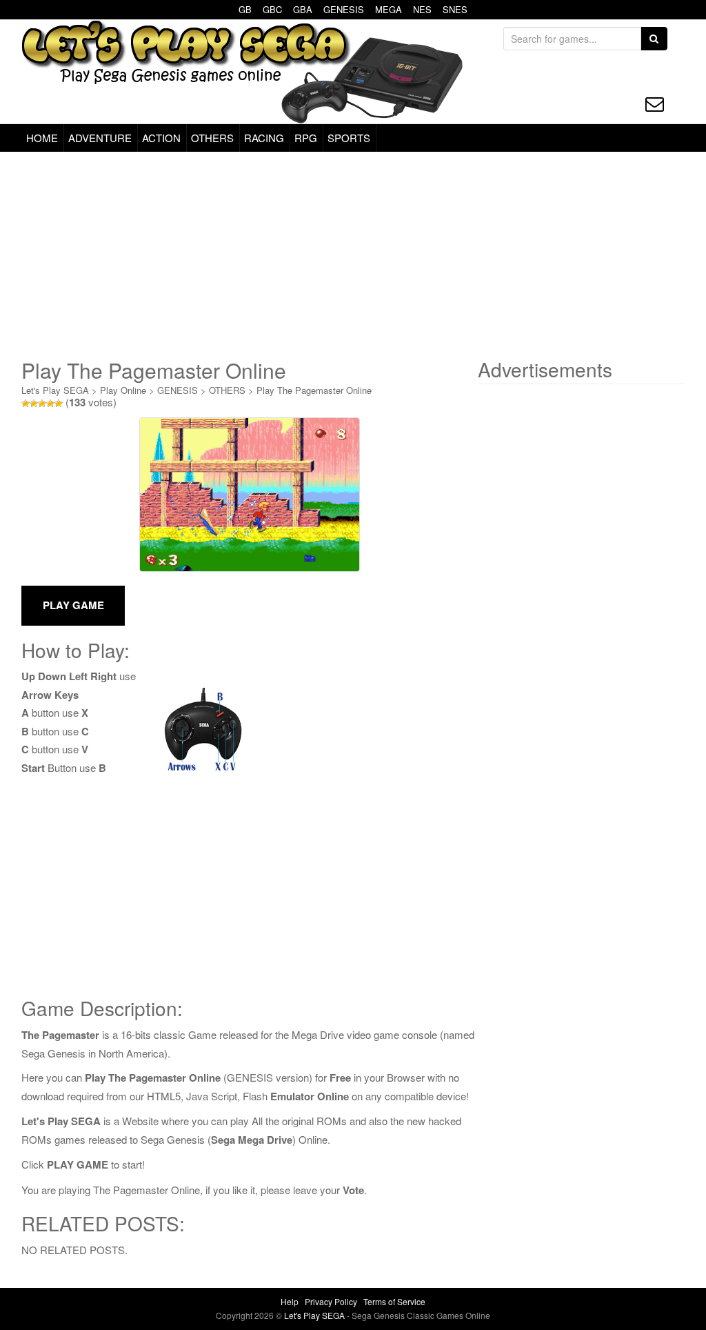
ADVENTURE (100, 137)
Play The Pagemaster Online (314, 390)
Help (290, 1301)
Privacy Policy (331, 1301)
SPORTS (348, 137)
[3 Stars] (42, 403)
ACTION (161, 137)
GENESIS (343, 9)
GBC (272, 9)
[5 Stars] (58, 403)
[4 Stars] (50, 403)
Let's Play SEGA (55, 390)
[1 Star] (25, 403)
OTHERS (212, 137)
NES (422, 9)
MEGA (388, 9)
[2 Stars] (34, 403)
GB (245, 9)
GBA (302, 9)
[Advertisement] (353, 255)
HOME (42, 137)
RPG (305, 137)
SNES (455, 9)
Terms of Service (394, 1301)
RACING (264, 137)
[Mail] (654, 103)
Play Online (123, 390)
